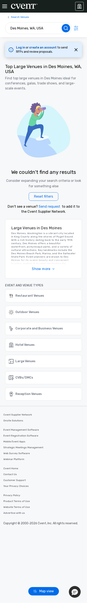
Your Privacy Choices (16, 486)
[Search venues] (66, 28)
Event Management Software (21, 429)
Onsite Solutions (13, 420)
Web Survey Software (16, 453)
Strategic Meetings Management (23, 447)
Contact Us (10, 474)
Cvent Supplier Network (17, 414)
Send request (49, 206)
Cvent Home (10, 468)
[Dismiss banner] (76, 50)
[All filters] (76, 28)
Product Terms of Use (16, 501)
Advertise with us (14, 512)
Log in (21, 47)
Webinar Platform (13, 459)
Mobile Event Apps (14, 441)
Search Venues (20, 17)
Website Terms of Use (16, 507)
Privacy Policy (11, 495)
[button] (75, 592)
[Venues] (79, 6)
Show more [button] (41, 269)
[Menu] (4, 6)
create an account (43, 47)
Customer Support (14, 480)
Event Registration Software (20, 435)
